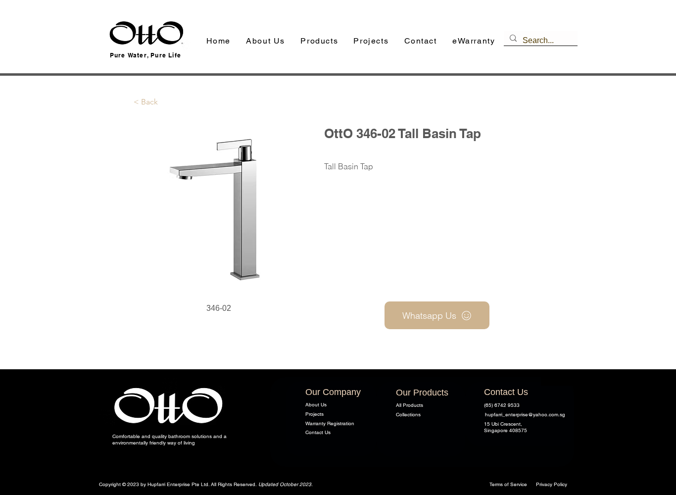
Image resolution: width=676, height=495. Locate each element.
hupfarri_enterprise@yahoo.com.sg (525, 414)
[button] (319, 41)
